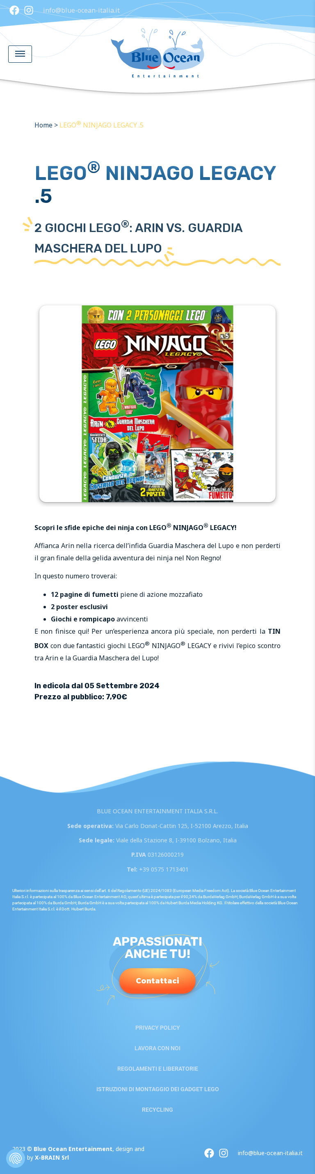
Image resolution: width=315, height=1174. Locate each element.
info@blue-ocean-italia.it (81, 10)
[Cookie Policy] (15, 1158)
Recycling (157, 1109)
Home (43, 125)
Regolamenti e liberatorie (157, 1068)
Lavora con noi (157, 1048)
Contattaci (157, 980)
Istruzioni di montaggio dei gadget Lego (157, 1089)
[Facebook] (14, 10)
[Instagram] (29, 10)
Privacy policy (157, 1027)
